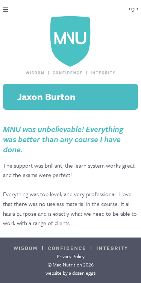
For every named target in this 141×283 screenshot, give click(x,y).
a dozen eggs (82, 273)
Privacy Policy (71, 256)
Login (132, 8)
